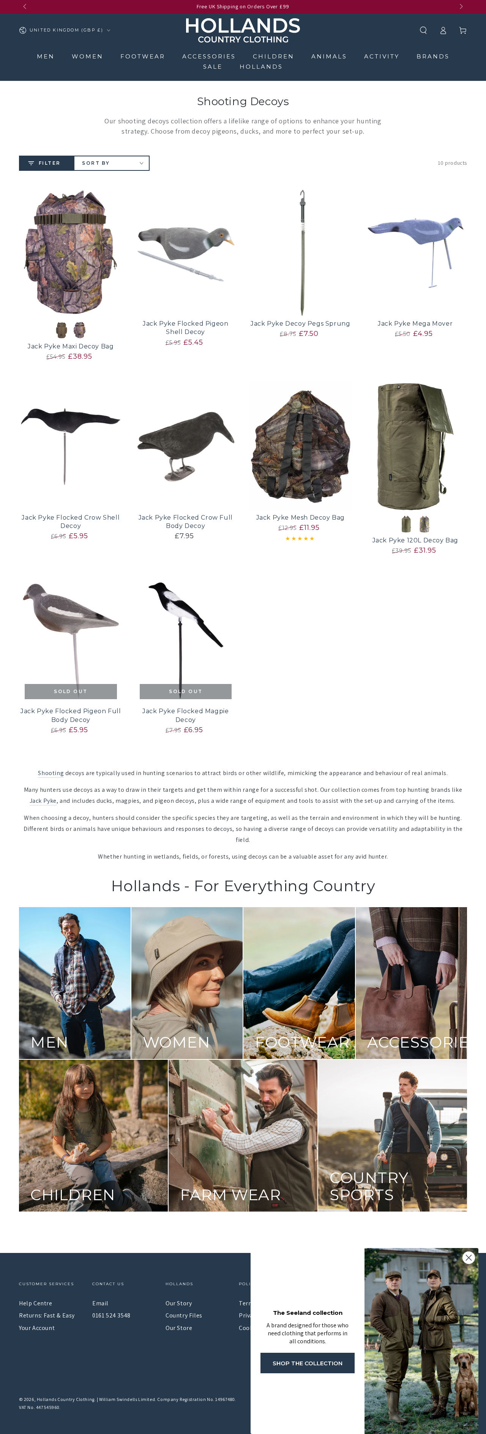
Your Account (37, 1328)
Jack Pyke (43, 801)
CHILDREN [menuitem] (273, 56)
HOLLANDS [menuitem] (261, 66)
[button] (423, 30)
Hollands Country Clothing (66, 1399)
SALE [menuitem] (212, 66)
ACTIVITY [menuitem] (381, 56)
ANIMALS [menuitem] (329, 56)
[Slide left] (25, 7)
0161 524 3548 (111, 1315)
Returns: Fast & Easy (47, 1315)
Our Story (179, 1303)
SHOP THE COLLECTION (307, 1363)
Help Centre (35, 1303)
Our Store (179, 1328)
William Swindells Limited (127, 1399)
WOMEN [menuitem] (87, 56)
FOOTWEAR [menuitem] (142, 56)
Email (100, 1303)
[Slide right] (460, 7)
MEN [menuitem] (46, 56)
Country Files (184, 1315)
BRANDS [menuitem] (433, 56)
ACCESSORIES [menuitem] (209, 56)
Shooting (51, 773)
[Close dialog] (468, 1257)
